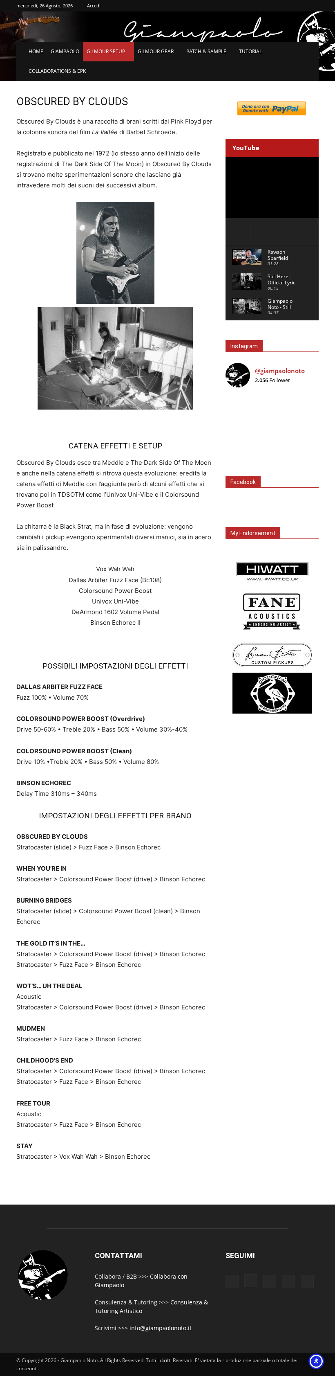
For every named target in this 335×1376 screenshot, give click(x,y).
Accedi (93, 5)
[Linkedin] (269, 1281)
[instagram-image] (241, 409)
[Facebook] (232, 1281)
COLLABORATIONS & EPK (57, 71)
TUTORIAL (250, 51)
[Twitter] (288, 1281)
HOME (36, 51)
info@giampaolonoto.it (161, 1328)
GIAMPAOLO (65, 51)
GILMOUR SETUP (106, 51)
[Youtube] (307, 1281)
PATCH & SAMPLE (206, 51)
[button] (309, 52)
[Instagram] (250, 1280)
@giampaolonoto (280, 371)
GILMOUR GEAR (156, 51)
